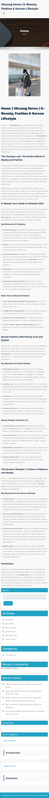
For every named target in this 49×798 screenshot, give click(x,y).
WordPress (19, 795)
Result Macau (11, 778)
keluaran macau (9, 766)
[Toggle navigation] (4, 13)
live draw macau (13, 753)
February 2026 (10, 627)
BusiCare (33, 795)
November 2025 (11, 635)
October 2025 (10, 639)
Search (6, 590)
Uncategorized (10, 655)
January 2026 (10, 631)
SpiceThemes (43, 795)
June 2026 (9, 620)
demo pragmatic (10, 740)
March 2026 (9, 624)
